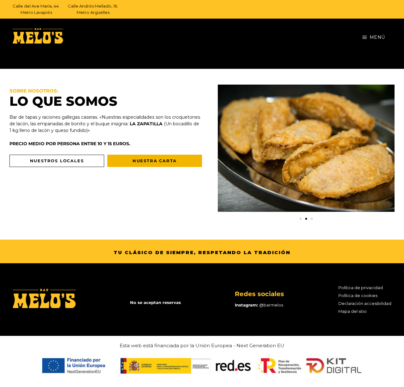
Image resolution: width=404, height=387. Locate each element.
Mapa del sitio (352, 311)
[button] (300, 219)
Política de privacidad (360, 287)
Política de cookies (357, 295)
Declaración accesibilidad (364, 303)
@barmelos (271, 304)
